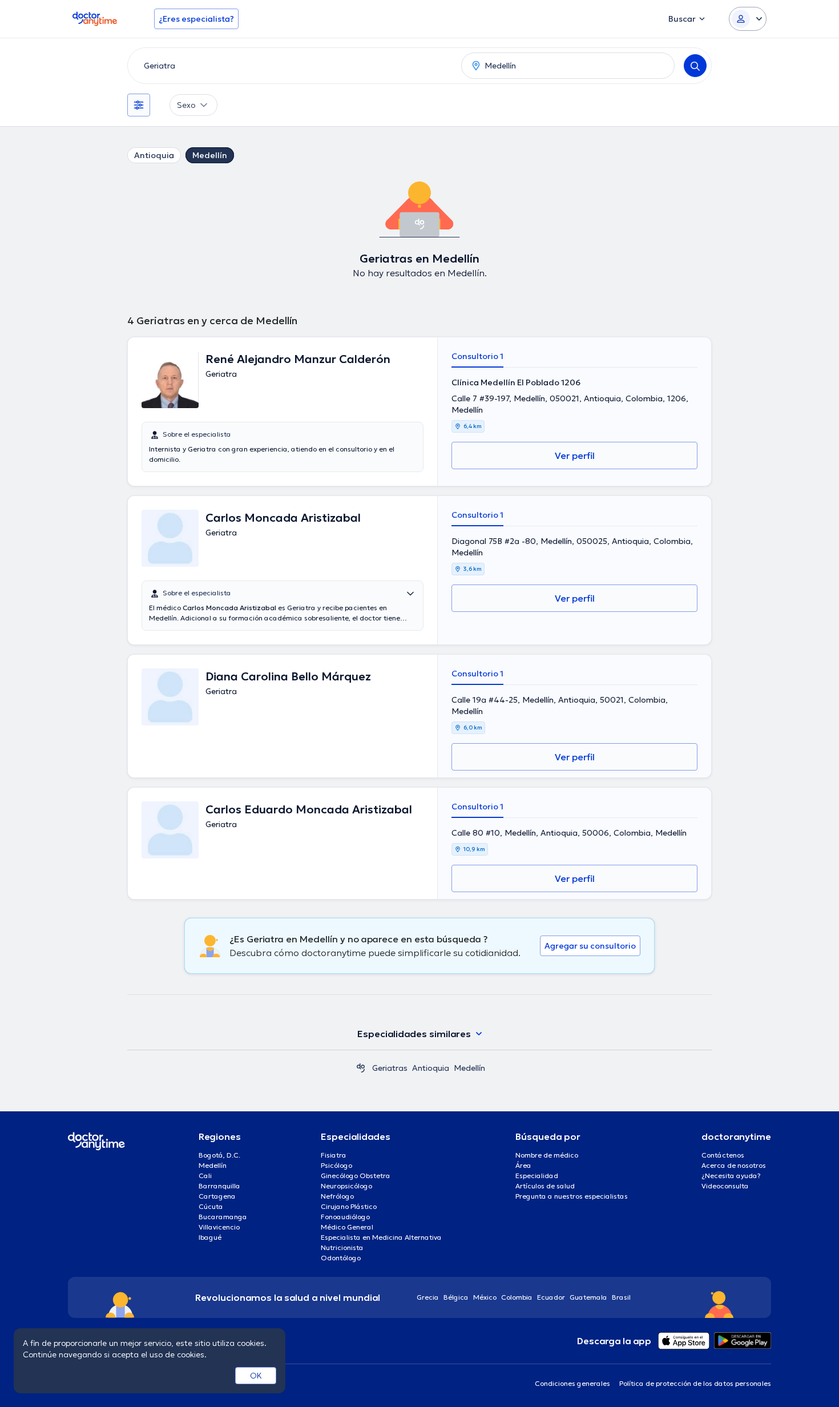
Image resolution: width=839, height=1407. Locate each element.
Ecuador (551, 1297)
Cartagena (217, 1196)
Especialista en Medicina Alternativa (381, 1237)
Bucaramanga (223, 1216)
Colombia (517, 1297)
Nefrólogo (337, 1196)
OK (256, 1375)
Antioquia (154, 155)
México (485, 1297)
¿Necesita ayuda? (731, 1175)
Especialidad (536, 1175)
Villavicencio (219, 1227)
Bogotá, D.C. (219, 1155)
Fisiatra (333, 1155)
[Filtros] (138, 105)
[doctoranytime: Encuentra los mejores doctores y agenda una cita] (361, 1068)
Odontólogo (341, 1257)
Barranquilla (219, 1186)
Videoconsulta (725, 1186)
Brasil (621, 1297)
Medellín (209, 155)
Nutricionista (342, 1247)
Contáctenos (722, 1155)
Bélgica (456, 1297)
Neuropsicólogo (346, 1186)
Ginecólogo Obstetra (355, 1175)
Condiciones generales (572, 1383)
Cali (205, 1175)
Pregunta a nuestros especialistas (571, 1196)
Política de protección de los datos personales (695, 1383)
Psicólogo (336, 1165)
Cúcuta (211, 1206)
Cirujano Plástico (349, 1206)
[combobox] (292, 65)
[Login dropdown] (748, 19)
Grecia (428, 1297)
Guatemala (588, 1297)
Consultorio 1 (477, 356)
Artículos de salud (545, 1186)
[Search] (695, 65)
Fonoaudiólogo (345, 1216)
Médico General (347, 1227)
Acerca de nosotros (733, 1165)
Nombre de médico (546, 1155)
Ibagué (210, 1237)
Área (523, 1165)
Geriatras (390, 1068)
